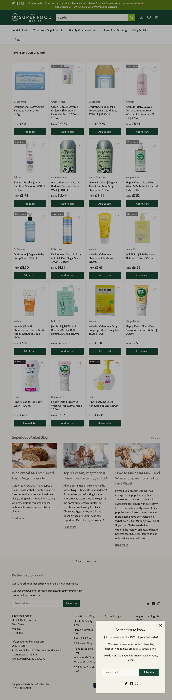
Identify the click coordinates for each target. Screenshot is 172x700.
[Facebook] (131, 683)
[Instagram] (136, 683)
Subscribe (148, 672)
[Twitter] (126, 683)
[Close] (160, 625)
